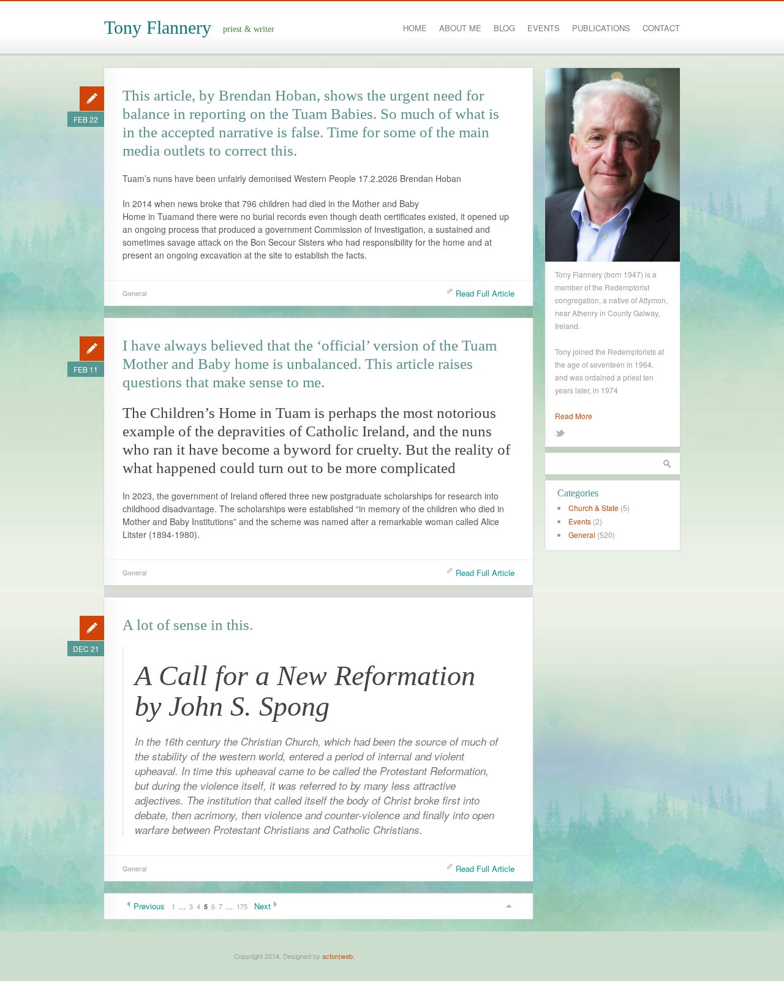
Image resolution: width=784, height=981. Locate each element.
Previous (149, 906)
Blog (504, 28)
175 (241, 906)
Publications (601, 28)
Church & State (593, 507)
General (134, 293)
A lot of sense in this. (188, 624)
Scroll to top (508, 906)
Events (543, 28)
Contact (661, 28)
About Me (460, 28)
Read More (573, 416)
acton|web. (338, 956)
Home (415, 28)
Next (262, 906)
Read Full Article (485, 293)
